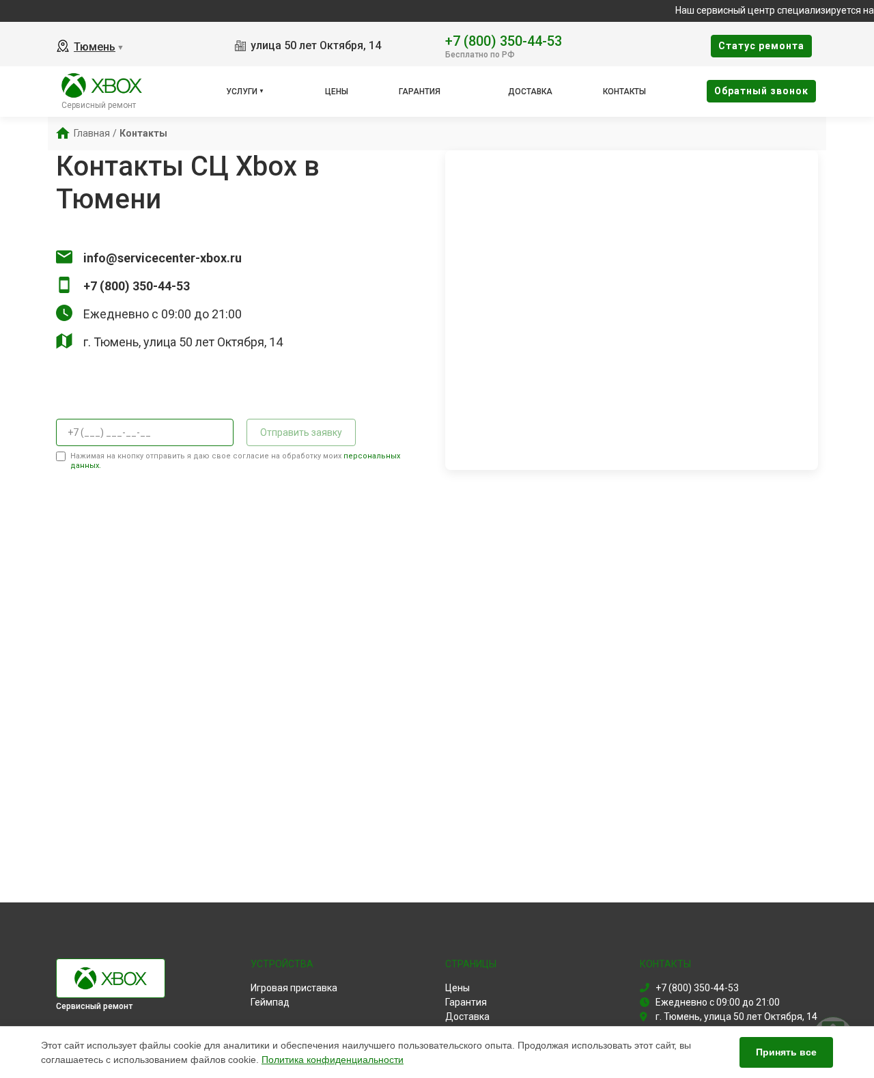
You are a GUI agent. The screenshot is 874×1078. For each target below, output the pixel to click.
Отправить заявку (301, 432)
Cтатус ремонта (761, 45)
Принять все (786, 1052)
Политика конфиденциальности (333, 1059)
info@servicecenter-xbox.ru (162, 258)
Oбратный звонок (761, 90)
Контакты (624, 91)
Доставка (530, 91)
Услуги (241, 91)
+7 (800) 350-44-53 (503, 40)
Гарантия (419, 91)
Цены (336, 91)
